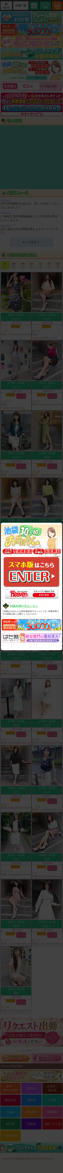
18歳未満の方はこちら (24, 605)
